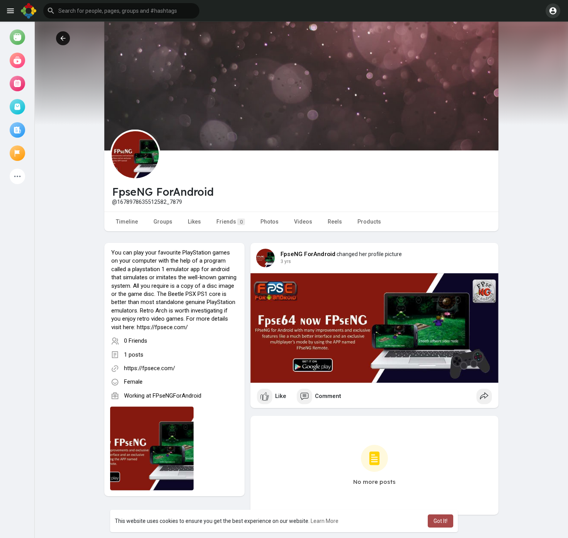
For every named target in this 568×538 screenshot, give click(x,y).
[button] (121, 11)
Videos (303, 222)
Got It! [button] (440, 521)
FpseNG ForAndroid (308, 254)
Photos (269, 222)
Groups (162, 222)
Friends (229, 222)
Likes (194, 222)
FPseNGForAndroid (177, 395)
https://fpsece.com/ (149, 368)
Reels (335, 222)
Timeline (127, 222)
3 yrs (286, 261)
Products (369, 222)
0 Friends (135, 340)
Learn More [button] (324, 521)
